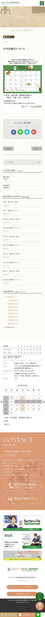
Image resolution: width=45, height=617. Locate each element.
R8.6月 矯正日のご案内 (11, 254)
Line (20, 132)
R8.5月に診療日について (11, 280)
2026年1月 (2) (13, 323)
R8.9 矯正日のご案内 (10, 202)
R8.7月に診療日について (11, 245)
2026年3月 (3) (13, 317)
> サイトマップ (22, 581)
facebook (13, 132)
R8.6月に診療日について (11, 262)
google (33, 132)
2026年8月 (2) (13, 300)
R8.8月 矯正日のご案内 (11, 219)
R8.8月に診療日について (11, 228)
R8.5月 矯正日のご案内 (11, 271)
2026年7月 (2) (13, 303)
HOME (13, 30)
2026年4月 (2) (13, 313)
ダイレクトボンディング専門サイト (22, 587)
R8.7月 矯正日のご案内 (11, 236)
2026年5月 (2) (13, 310)
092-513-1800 (19, 371)
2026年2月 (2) (13, 320)
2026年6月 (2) (13, 307)
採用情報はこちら (22, 594)
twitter (27, 132)
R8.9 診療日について (10, 210)
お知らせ (19, 30)
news (8, 37)
